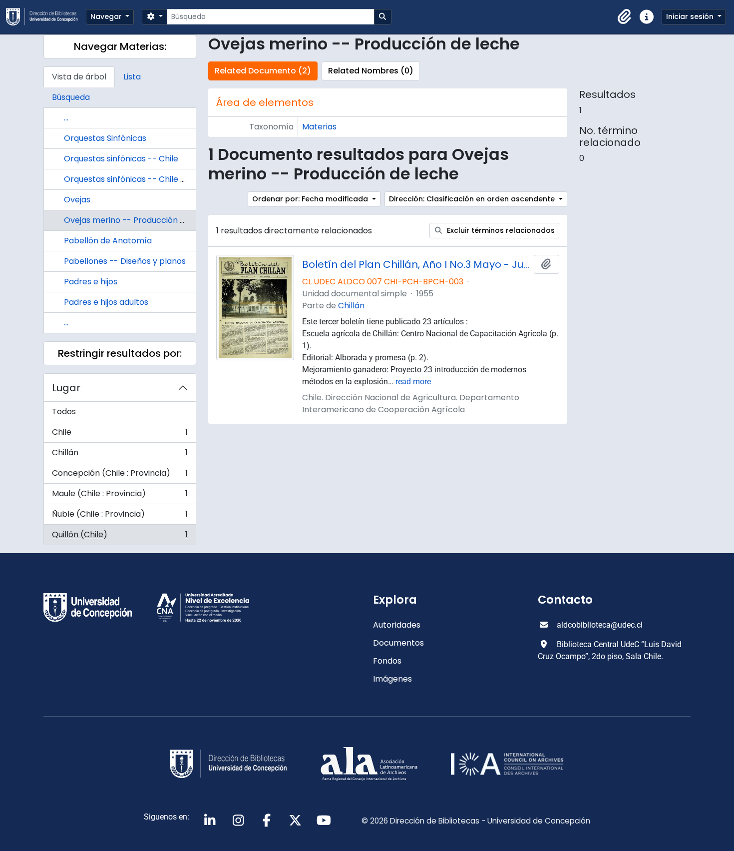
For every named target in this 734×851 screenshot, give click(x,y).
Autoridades (396, 625)
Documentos (398, 643)
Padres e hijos (90, 281)
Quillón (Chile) (119, 537)
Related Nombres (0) (370, 70)
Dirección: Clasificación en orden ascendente (473, 199)
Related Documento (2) (263, 70)
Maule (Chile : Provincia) (119, 496)
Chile (119, 434)
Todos (64, 411)
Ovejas (77, 199)
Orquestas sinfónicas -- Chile (121, 158)
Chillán (119, 455)
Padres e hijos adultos (106, 302)
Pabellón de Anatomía (108, 240)
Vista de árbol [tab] (79, 76)
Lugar (66, 388)
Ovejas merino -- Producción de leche (139, 220)
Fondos (387, 661)
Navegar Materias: (120, 46)
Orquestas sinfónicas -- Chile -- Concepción (151, 179)
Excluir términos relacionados (500, 230)
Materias (319, 126)
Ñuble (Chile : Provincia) (119, 516)
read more (413, 381)
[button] (625, 17)
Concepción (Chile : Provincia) (119, 475)
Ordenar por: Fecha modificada (311, 199)
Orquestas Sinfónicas (105, 138)
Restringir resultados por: (120, 353)
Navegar (107, 16)
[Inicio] (46, 16)
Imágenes (392, 679)
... (66, 117)
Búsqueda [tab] (71, 97)
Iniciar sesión (691, 16)
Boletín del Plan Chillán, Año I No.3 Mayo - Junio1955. (416, 264)
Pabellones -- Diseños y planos (125, 261)
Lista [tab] (132, 76)
